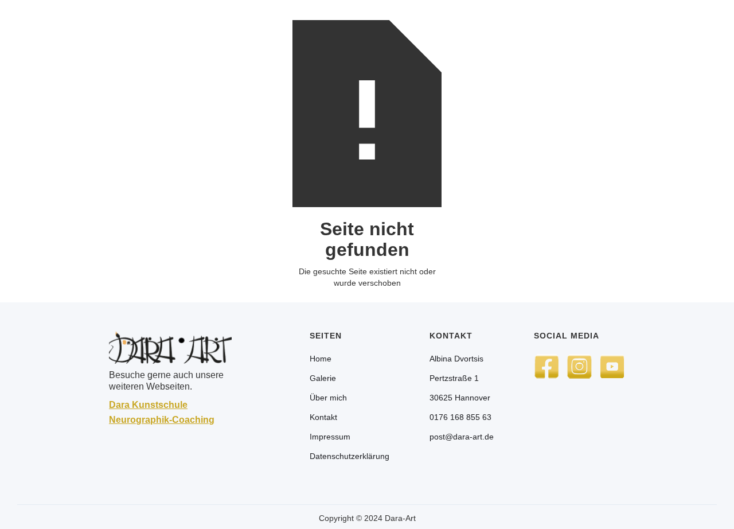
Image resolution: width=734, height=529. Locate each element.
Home (320, 358)
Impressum (330, 436)
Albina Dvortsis (456, 358)
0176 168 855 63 (460, 417)
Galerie (323, 378)
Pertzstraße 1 (454, 378)
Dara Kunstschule (148, 405)
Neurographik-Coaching (161, 420)
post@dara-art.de (462, 436)
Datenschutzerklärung (349, 456)
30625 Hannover (460, 397)
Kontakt (323, 417)
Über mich (328, 397)
